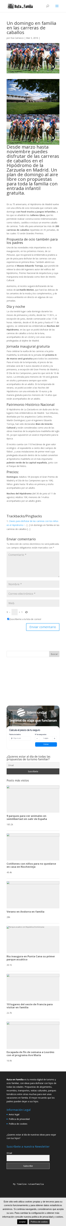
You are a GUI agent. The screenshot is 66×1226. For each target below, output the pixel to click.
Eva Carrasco (17, 37)
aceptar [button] (22, 1222)
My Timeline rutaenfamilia (26, 1184)
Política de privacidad (19, 1119)
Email (9, 1153)
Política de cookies (18, 1123)
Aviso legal (14, 1114)
